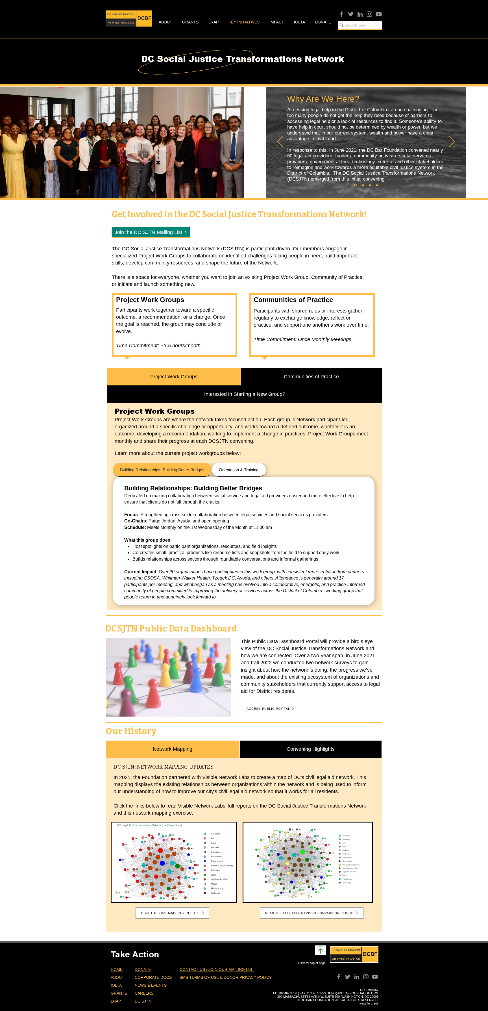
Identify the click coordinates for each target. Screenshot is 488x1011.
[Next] (452, 142)
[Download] (320, 950)
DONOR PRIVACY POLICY (248, 977)
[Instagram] (369, 14)
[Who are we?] (363, 185)
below (152, 806)
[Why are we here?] (355, 185)
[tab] (174, 377)
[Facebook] (341, 14)
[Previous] (280, 142)
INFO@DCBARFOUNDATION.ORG (353, 993)
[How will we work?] (377, 185)
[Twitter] (350, 14)
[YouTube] (378, 14)
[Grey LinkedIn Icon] (360, 14)
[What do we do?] (370, 185)
